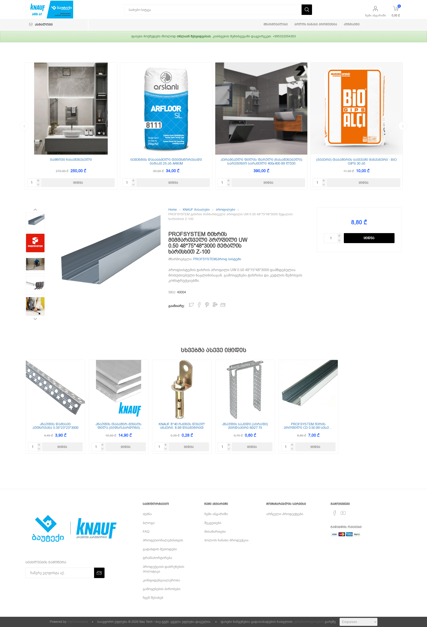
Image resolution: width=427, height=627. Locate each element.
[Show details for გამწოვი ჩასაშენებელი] (71, 108)
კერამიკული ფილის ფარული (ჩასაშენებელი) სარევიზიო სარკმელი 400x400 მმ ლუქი (261, 161)
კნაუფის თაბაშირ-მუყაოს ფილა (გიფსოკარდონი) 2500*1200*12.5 (118, 426)
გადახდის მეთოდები (160, 549)
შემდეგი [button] (402, 125)
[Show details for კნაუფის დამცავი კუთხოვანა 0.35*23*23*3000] (55, 389)
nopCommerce (77, 622)
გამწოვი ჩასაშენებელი (71, 160)
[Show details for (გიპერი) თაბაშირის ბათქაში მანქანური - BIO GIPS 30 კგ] (356, 108)
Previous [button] (24, 125)
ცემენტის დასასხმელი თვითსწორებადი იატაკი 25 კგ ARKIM (166, 161)
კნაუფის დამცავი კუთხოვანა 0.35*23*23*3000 (55, 426)
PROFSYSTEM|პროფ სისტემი (217, 259)
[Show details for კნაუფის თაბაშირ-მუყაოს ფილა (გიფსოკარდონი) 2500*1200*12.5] (118, 389)
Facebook (199, 304)
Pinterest (207, 304)
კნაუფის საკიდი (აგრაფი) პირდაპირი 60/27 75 (245, 426)
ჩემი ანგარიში (375, 15)
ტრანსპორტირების (309, 622)
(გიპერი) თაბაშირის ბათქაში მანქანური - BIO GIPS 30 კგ (356, 161)
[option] (71, 126)
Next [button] (35, 319)
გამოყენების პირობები (161, 589)
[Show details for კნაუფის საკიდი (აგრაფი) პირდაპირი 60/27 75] (245, 389)
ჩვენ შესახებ (153, 597)
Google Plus (215, 304)
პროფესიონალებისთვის (163, 540)
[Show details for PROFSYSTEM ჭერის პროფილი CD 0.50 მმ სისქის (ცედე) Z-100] (308, 389)
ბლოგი (149, 523)
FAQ (146, 531)
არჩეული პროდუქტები (284, 514)
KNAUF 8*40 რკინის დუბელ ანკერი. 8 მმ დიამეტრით (182, 426)
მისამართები (215, 531)
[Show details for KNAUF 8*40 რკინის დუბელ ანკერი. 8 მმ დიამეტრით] (181, 389)
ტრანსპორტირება (157, 558)
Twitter (191, 304)
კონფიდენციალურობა (161, 580)
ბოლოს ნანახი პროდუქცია (226, 540)
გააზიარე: (176, 306)
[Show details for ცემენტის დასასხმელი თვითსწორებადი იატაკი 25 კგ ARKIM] (166, 108)
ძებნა (147, 514)
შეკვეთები (212, 523)
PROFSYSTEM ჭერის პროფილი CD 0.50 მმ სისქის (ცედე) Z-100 (308, 426)
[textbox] (213, 9)
